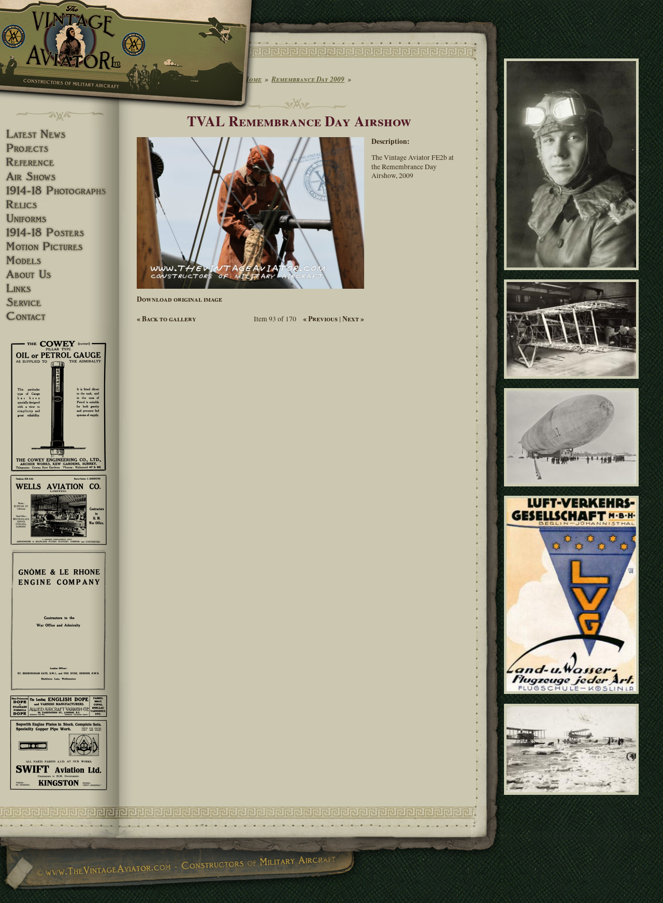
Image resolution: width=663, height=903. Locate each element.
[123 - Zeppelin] (573, 491)
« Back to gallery (166, 319)
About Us (59, 275)
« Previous (320, 319)
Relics (59, 205)
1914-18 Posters (59, 233)
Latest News (59, 134)
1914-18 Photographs (59, 191)
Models (59, 261)
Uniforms (59, 219)
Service (59, 302)
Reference (59, 162)
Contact (59, 316)
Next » (353, 319)
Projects (59, 148)
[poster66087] (573, 698)
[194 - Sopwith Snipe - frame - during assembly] (573, 383)
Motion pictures (59, 247)
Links (59, 288)
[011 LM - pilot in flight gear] (573, 275)
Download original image (179, 299)
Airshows (59, 177)
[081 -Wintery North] (573, 799)
